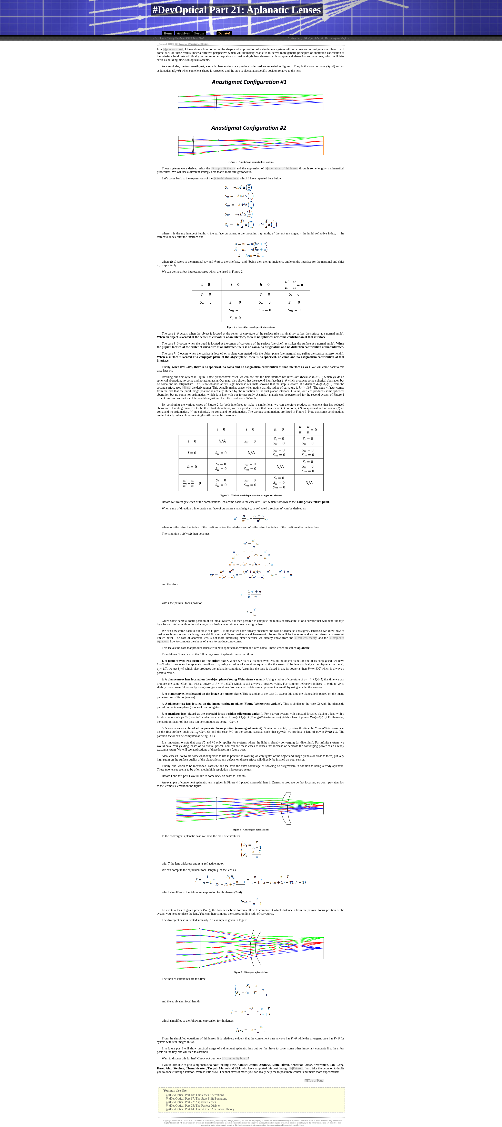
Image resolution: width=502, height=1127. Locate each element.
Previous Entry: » (318, 38)
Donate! (224, 33)
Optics (204, 44)
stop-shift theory (223, 168)
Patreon (296, 1068)
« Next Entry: (179, 38)
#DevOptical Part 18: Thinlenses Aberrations (195, 1095)
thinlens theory (306, 637)
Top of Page (314, 1080)
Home (168, 33)
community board (234, 1058)
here (186, 387)
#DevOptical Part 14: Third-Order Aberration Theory (200, 1109)
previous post (173, 49)
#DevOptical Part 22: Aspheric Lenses (191, 1102)
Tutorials (192, 44)
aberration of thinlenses (282, 168)
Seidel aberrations (226, 178)
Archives (183, 33)
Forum (199, 33)
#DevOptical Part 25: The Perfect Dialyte (193, 1105)
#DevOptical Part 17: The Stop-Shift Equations (196, 1098)
